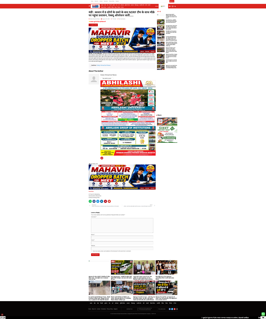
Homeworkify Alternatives (95, 195)
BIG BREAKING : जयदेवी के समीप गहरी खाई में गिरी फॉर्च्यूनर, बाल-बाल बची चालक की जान (171, 21)
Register (117, 1)
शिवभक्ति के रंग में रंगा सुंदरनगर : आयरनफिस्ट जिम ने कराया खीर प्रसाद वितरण (171, 32)
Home (92, 1)
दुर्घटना (113, 5)
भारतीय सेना (141, 5)
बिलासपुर (137, 5)
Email (93, 240)
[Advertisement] (167, 92)
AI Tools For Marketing (94, 194)
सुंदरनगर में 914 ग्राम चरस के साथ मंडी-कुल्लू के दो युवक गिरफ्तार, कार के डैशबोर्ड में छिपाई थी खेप (171, 66)
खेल (105, 5)
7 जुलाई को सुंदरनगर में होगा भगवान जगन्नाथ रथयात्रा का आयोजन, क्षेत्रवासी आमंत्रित (186, 318)
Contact (101, 1)
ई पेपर (122, 7)
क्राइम (102, 5)
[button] (175, 6)
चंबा (107, 5)
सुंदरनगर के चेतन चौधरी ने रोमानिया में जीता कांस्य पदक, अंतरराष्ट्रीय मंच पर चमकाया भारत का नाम (171, 16)
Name (93, 234)
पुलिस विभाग (127, 5)
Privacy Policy (111, 1)
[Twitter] (172, 309)
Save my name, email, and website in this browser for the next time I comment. (112, 251)
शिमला (118, 7)
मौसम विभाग (103, 7)
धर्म (119, 5)
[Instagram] (177, 309)
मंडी (146, 5)
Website (93, 245)
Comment (94, 216)
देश (116, 5)
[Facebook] (170, 309)
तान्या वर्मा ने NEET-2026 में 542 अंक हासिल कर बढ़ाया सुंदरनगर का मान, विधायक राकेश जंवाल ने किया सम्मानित (171, 27)
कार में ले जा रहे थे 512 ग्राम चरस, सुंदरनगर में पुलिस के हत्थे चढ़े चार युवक (171, 61)
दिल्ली (110, 5)
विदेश (112, 7)
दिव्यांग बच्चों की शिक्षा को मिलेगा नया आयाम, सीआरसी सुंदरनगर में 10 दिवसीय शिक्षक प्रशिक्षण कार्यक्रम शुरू (171, 44)
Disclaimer (106, 1)
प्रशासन (132, 5)
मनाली (149, 5)
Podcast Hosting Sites (94, 197)
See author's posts (107, 78)
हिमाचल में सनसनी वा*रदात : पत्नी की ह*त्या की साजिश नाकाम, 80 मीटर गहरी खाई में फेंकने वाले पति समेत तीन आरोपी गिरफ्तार (171, 50)
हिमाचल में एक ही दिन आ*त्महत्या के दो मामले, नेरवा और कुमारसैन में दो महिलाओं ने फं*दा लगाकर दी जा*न (171, 56)
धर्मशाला (122, 5)
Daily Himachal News (104, 65)
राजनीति (109, 7)
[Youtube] (175, 309)
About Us (96, 1)
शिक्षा (116, 7)
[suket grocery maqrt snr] (167, 130)
